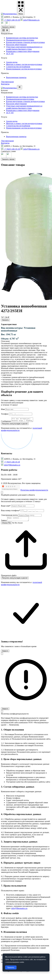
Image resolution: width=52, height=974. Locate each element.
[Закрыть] (2, 492)
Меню (21, 14)
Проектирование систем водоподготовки (24, 69)
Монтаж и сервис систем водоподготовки (24, 64)
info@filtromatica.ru (12, 465)
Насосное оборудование (16, 45)
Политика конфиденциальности (34, 490)
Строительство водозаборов (18, 67)
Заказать (5, 320)
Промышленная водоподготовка (20, 40)
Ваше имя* (5, 506)
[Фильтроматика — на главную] (9, 14)
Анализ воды (11, 62)
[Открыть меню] (5, 30)
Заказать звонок (8, 27)
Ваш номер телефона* (10, 510)
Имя (3, 409)
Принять (10, 967)
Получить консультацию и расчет (15, 578)
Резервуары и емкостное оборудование (22, 51)
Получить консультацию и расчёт (15, 424)
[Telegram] (8, 24)
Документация (7, 82)
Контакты (5, 84)
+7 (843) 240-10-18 (12, 462)
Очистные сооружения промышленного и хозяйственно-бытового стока (24, 48)
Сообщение (6, 421)
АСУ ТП (10, 54)
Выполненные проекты (16, 77)
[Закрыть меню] (19, 87)
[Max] (3, 24)
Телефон (4, 414)
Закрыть (5, 651)
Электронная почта (9, 515)
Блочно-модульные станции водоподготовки (25, 42)
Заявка (4, 520)
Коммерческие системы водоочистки (22, 38)
